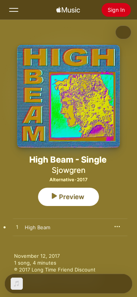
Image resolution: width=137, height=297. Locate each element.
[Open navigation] (13, 10)
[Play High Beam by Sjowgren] (17, 227)
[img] (68, 9)
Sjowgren (69, 170)
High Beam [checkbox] (37, 227)
